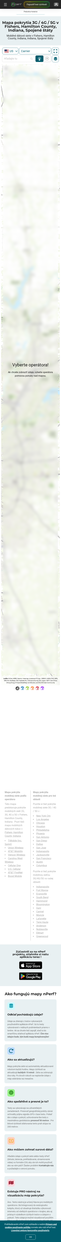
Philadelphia (42, 830)
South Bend (42, 897)
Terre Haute (42, 922)
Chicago (40, 823)
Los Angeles (42, 819)
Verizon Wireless (16, 854)
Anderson (41, 925)
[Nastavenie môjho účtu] (56, 4)
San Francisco (43, 858)
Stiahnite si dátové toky (46, 58)
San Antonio (42, 837)
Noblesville (42, 929)
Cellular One (14, 865)
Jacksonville (42, 854)
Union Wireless (15, 847)
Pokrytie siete (39, 58)
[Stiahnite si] (30, 965)
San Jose (41, 847)
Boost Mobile (15, 876)
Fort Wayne (42, 890)
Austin (39, 862)
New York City (43, 815)
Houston (40, 826)
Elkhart (40, 932)
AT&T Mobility (15, 851)
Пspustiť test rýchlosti (37, 4)
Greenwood (42, 936)
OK (30, 1237)
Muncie (40, 915)
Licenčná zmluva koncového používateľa (30, 1230)
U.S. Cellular (14, 869)
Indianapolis (42, 851)
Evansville (41, 893)
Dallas (39, 844)
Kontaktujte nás (46, 1165)
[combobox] (10, 51)
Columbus (41, 865)
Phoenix (40, 833)
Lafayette (41, 918)
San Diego (41, 840)
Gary (38, 908)
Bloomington (43, 904)
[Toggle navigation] (5, 4)
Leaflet (5, 678)
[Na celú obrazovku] (55, 51)
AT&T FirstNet (15, 872)
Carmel (40, 911)
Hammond (41, 901)
